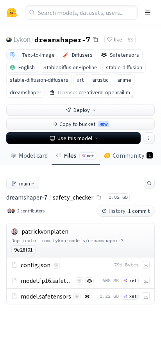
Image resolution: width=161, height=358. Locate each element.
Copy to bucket (83, 124)
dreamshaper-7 (62, 39)
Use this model (74, 138)
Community (132, 155)
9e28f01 (23, 249)
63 (130, 39)
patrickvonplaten (44, 231)
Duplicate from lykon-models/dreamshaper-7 (67, 240)
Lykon (21, 39)
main (24, 183)
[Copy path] (99, 197)
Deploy (81, 109)
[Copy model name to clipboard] (95, 39)
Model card (33, 155)
